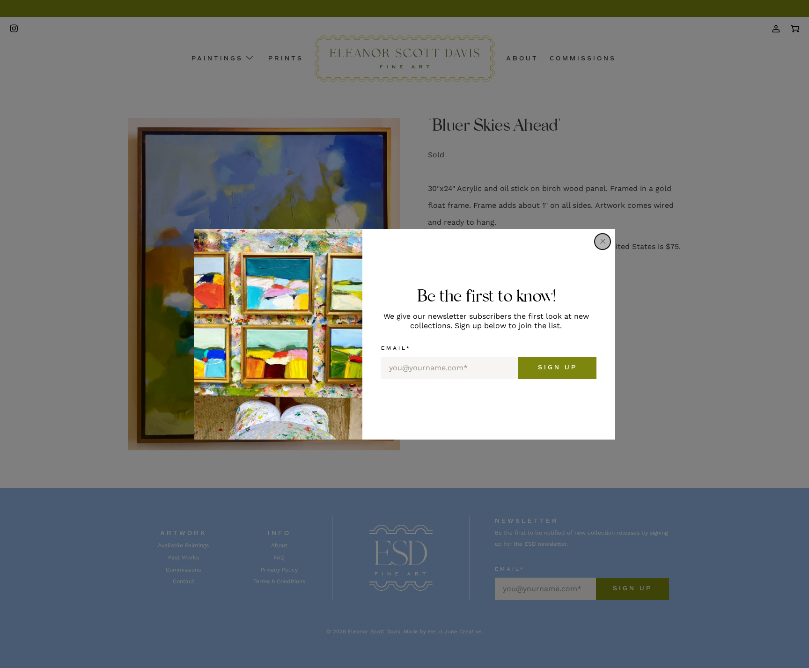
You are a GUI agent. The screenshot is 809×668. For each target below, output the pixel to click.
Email (396, 348)
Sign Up (557, 367)
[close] (602, 242)
